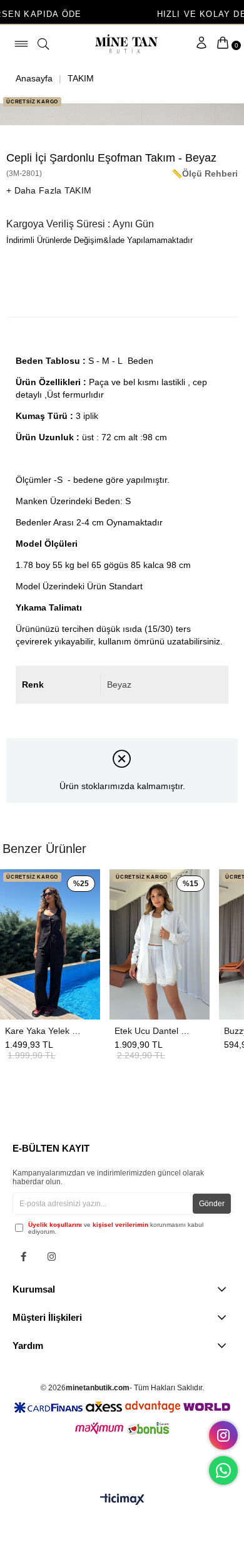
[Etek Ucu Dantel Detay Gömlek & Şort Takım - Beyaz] (159, 944)
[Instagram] (52, 1257)
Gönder (212, 1203)
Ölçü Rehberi (210, 173)
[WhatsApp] (223, 1470)
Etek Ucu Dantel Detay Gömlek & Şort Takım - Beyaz (153, 1031)
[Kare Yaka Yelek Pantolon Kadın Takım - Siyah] (50, 944)
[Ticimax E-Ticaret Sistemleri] (122, 1500)
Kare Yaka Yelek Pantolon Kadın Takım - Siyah (44, 1031)
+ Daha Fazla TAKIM (48, 190)
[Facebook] (23, 1257)
